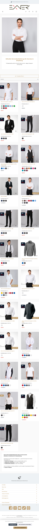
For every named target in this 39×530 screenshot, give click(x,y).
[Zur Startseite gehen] (19, 7)
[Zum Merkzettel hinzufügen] (15, 99)
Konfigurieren (13, 524)
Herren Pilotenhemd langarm (28, 288)
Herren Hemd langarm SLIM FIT (7, 410)
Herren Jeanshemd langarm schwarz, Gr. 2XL (30, 259)
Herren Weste (25, 410)
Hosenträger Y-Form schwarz (7, 258)
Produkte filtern (20, 76)
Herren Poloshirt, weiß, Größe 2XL (29, 380)
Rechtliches (4, 491)
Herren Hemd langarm (27, 196)
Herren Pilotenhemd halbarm (28, 101)
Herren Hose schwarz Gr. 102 (7, 228)
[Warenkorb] (36, 12)
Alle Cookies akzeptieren (20, 527)
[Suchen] (26, 12)
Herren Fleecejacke (26, 350)
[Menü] (2, 12)
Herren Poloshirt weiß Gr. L (7, 101)
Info (3, 489)
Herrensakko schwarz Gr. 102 (7, 134)
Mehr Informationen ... (19, 522)
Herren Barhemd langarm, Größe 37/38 (29, 321)
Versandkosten (19, 515)
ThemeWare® (30, 517)
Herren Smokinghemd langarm (7, 350)
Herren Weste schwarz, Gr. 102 (28, 164)
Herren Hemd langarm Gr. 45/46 (8, 320)
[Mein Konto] (33, 12)
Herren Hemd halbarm (6, 288)
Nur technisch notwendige (25, 524)
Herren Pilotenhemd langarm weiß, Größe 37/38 (8, 164)
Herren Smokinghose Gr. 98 (28, 134)
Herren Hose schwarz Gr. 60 (7, 443)
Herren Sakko (4, 196)
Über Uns (4, 487)
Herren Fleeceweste (5, 380)
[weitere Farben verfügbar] (8, 108)
